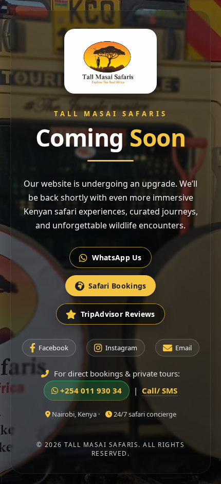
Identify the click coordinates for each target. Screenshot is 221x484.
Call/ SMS (159, 390)
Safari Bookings (117, 286)
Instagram (121, 347)
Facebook (53, 347)
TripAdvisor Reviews (118, 314)
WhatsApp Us (117, 257)
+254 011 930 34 (90, 390)
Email (183, 347)
